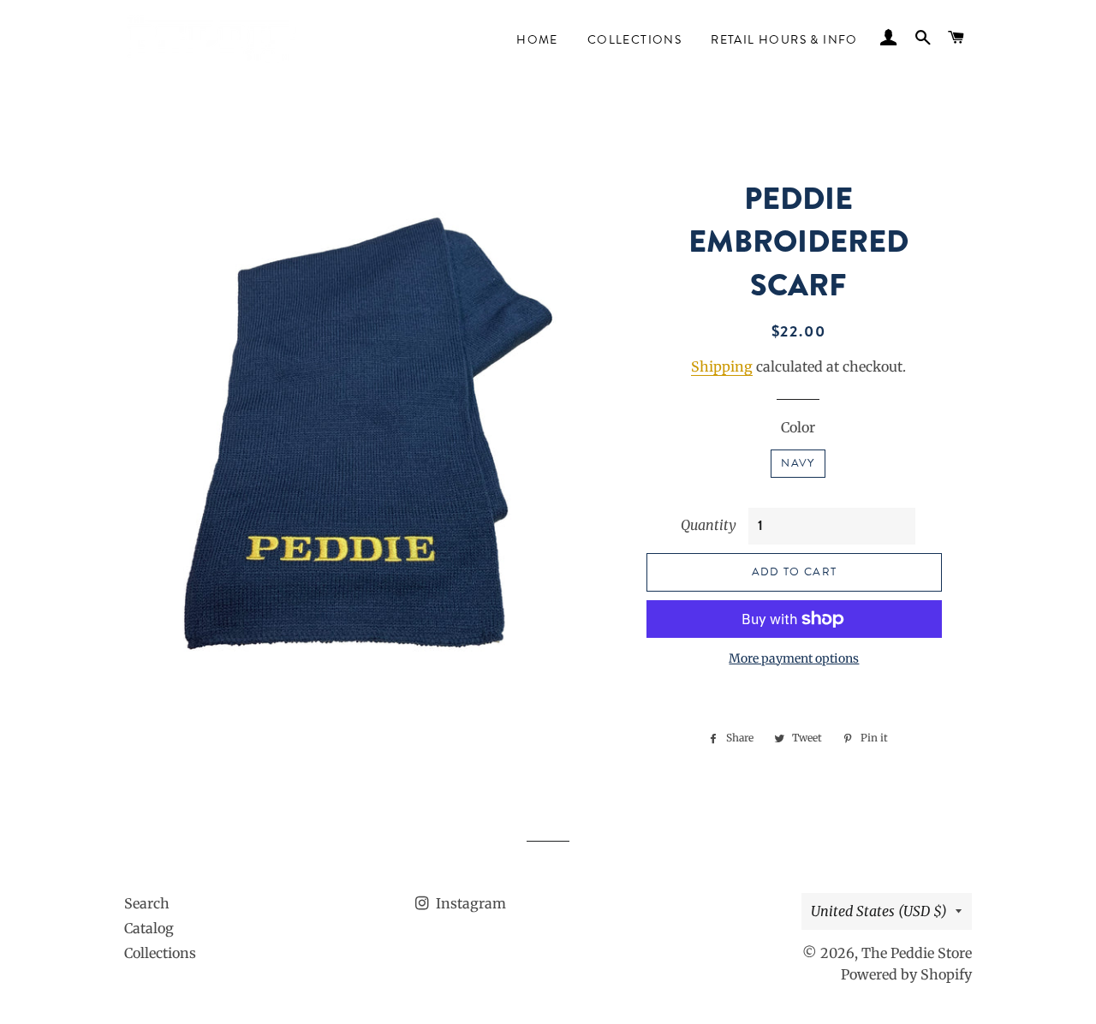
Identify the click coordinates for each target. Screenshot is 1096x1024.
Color (798, 427)
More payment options (794, 658)
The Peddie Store (916, 952)
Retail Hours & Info (784, 40)
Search (147, 903)
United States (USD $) (879, 911)
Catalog (149, 928)
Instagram (469, 903)
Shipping (722, 366)
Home (537, 40)
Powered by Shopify (906, 974)
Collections (634, 40)
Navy (797, 463)
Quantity (708, 524)
